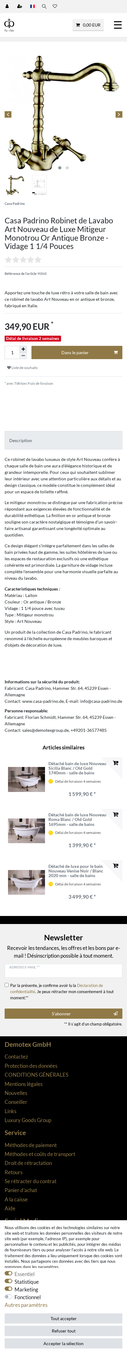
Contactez (16, 1056)
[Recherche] (43, 6)
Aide (10, 1208)
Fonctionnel (27, 1297)
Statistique (26, 1281)
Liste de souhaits (24, 367)
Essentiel (24, 1274)
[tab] (63, 440)
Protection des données (31, 1066)
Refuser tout (64, 1330)
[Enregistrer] (20, 6)
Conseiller (16, 1102)
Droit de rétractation (28, 1163)
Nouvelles (16, 1093)
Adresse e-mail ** (24, 967)
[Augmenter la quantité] (23, 349)
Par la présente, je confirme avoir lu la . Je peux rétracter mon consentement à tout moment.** (62, 991)
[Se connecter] (7, 6)
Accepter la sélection (63, 1343)
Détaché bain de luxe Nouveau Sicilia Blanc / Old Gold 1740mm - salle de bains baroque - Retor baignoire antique (77, 768)
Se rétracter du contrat (30, 1181)
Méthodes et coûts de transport (40, 1154)
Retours (14, 1172)
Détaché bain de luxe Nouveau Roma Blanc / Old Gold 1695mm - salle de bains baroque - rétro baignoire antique (77, 819)
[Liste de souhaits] (54, 6)
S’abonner (61, 1013)
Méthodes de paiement (31, 1145)
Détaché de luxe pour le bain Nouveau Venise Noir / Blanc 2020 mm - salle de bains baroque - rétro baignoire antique (75, 871)
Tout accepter (64, 1318)
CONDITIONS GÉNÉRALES (36, 1074)
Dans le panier (75, 352)
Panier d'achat (21, 1190)
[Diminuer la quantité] (23, 356)
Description (20, 440)
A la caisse (16, 1199)
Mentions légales (24, 1084)
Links (10, 1111)
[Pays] (32, 6)
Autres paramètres (26, 1305)
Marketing (26, 1289)
